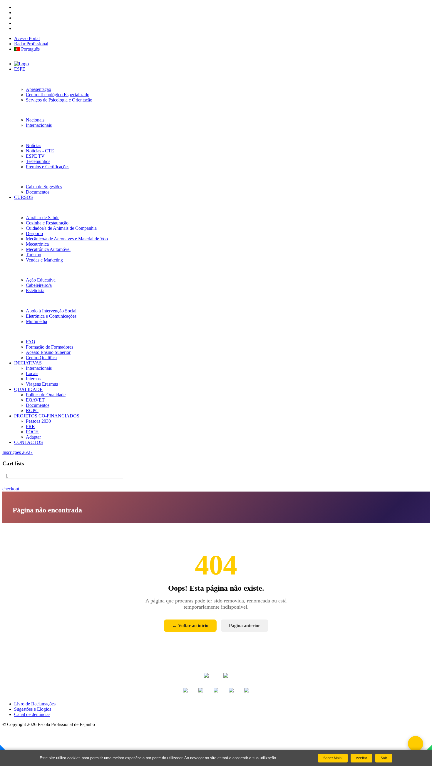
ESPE (19, 68)
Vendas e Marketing (44, 259)
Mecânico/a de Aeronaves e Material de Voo (67, 238)
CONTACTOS (28, 442)
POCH (32, 431)
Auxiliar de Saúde (42, 217)
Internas (33, 378)
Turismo (33, 254)
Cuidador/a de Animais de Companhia (61, 228)
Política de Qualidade (46, 394)
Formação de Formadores (49, 346)
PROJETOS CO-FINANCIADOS (46, 415)
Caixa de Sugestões (44, 186)
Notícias (33, 145)
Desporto (34, 233)
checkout (10, 488)
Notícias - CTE (40, 150)
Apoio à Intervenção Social (51, 310)
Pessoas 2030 (38, 421)
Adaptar (33, 436)
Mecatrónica (37, 244)
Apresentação (38, 89)
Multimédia (36, 321)
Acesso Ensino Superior (48, 352)
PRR (30, 426)
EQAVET (35, 399)
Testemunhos (38, 161)
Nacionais (35, 119)
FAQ (30, 341)
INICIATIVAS (28, 362)
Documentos (37, 191)
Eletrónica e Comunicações (51, 316)
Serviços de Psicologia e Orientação (59, 99)
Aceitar (361, 758)
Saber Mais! (332, 758)
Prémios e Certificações (47, 166)
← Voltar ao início (190, 625)
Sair (384, 758)
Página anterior (244, 625)
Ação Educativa (41, 279)
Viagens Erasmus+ (43, 384)
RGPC (32, 410)
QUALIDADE (28, 389)
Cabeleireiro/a (39, 285)
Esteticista (35, 290)
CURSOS (23, 197)
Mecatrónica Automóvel (48, 249)
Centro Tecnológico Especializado (57, 94)
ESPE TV (35, 156)
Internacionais (39, 125)
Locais (32, 373)
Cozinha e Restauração (47, 222)
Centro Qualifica (41, 357)
